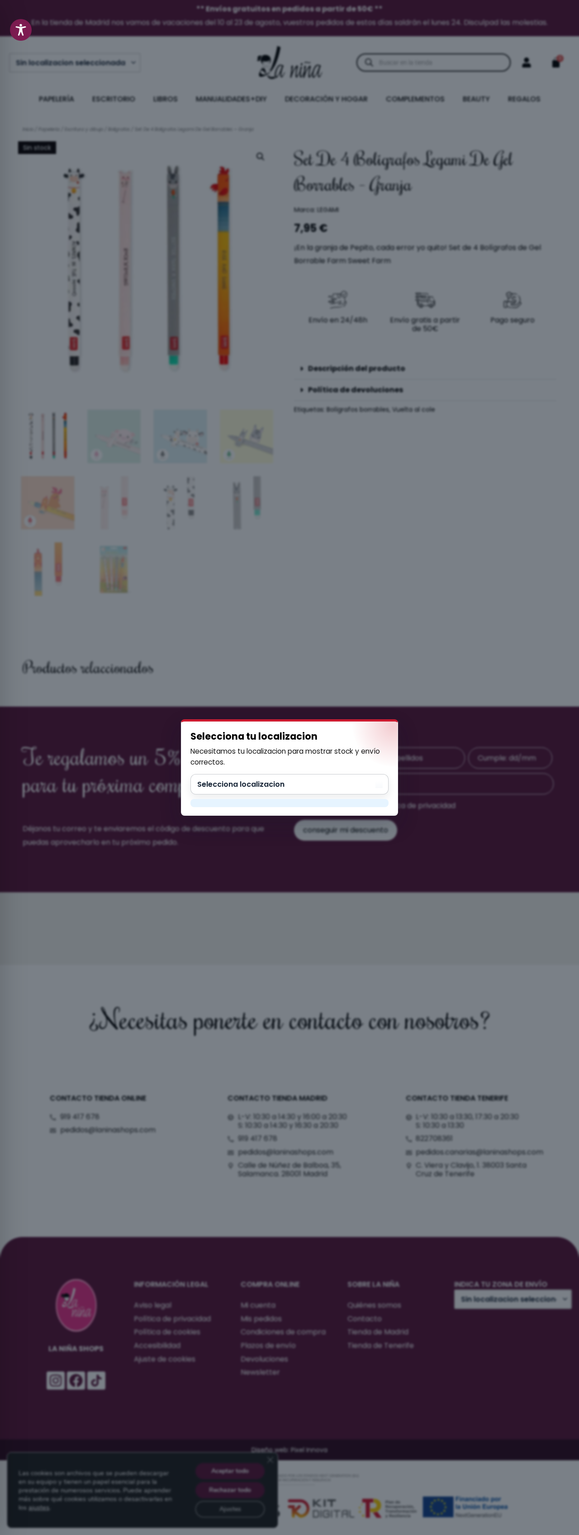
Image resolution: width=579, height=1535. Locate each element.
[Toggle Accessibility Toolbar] (21, 30)
